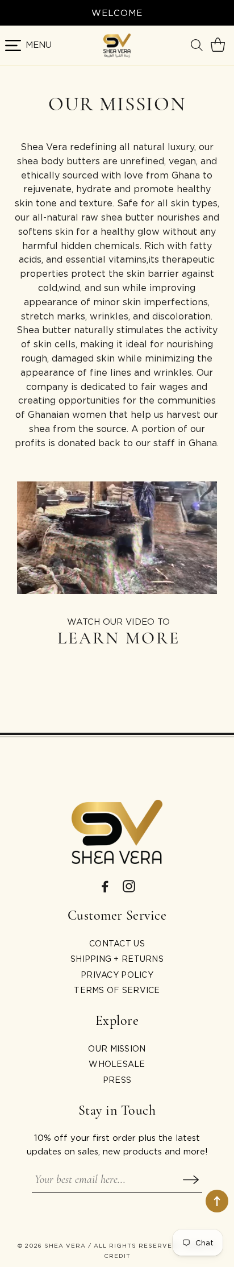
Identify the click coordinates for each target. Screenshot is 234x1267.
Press (117, 1079)
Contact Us (117, 943)
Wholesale (117, 1064)
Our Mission (116, 1048)
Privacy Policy (117, 974)
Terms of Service (117, 990)
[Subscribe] (190, 1179)
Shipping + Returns (117, 958)
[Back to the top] (217, 1201)
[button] (197, 45)
